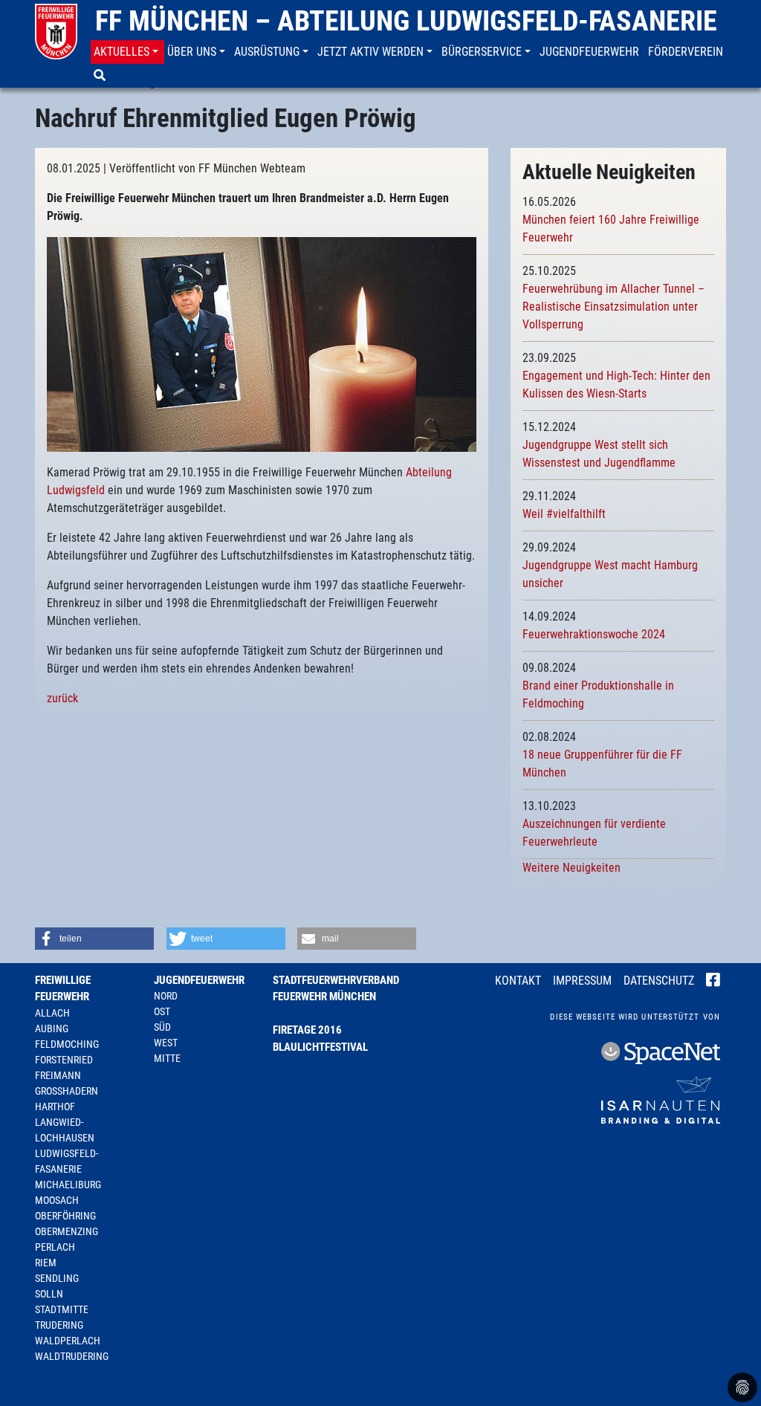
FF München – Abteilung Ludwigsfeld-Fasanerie (406, 20)
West (166, 1043)
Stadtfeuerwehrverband (336, 980)
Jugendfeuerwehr (199, 980)
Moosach (57, 1200)
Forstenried (64, 1060)
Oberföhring (65, 1216)
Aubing (51, 1028)
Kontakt (518, 980)
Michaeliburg (68, 1184)
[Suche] (101, 76)
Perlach (55, 1247)
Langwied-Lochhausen (64, 1130)
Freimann (58, 1075)
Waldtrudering (72, 1356)
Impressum (582, 980)
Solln (49, 1294)
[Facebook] (713, 981)
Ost (162, 1011)
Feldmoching (67, 1044)
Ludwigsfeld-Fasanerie (66, 1161)
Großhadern (66, 1091)
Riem (45, 1263)
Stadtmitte (61, 1309)
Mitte (167, 1058)
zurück (62, 698)
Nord (166, 996)
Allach (52, 1013)
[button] (127, 52)
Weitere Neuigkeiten (571, 868)
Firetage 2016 (307, 1030)
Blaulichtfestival (320, 1047)
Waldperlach (67, 1341)
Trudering (59, 1325)
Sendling (57, 1278)
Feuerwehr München (324, 996)
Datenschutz (659, 980)
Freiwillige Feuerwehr (63, 988)
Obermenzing (66, 1231)
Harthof (55, 1106)
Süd (162, 1027)
